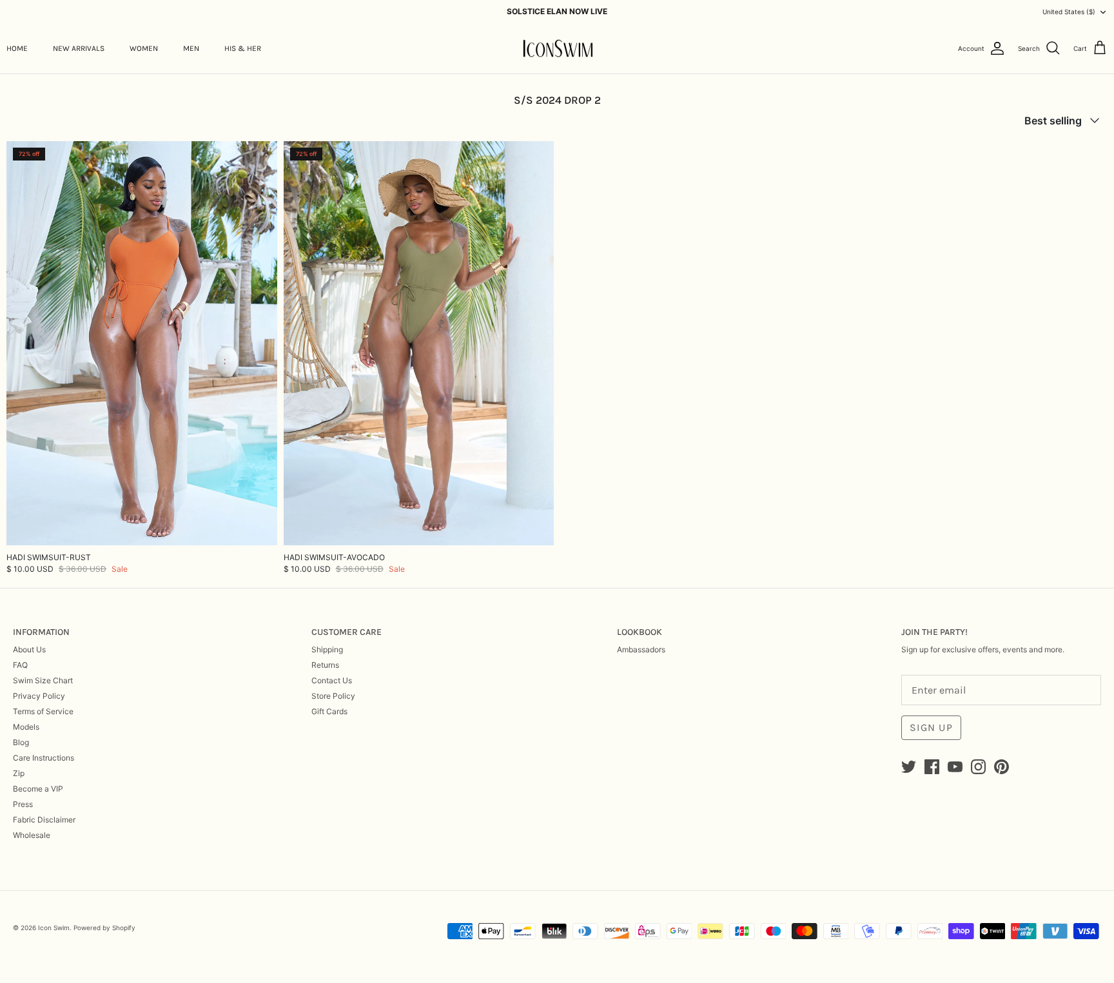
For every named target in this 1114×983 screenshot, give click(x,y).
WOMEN (144, 48)
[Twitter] (908, 766)
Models (26, 727)
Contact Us (331, 680)
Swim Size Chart (43, 680)
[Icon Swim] (557, 48)
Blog (21, 742)
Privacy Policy (39, 696)
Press (23, 804)
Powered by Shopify (104, 927)
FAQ (20, 665)
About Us (29, 649)
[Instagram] (978, 766)
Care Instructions (43, 758)
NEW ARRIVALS (78, 48)
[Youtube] (955, 766)
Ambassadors (641, 649)
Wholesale (31, 835)
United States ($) (1068, 11)
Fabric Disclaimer (44, 819)
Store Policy (333, 696)
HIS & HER (242, 48)
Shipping (327, 649)
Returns (325, 665)
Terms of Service (43, 711)
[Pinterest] (1001, 766)
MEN (191, 48)
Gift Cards (329, 711)
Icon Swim (54, 927)
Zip (18, 773)
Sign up (931, 727)
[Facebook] (931, 766)
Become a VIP (38, 788)
